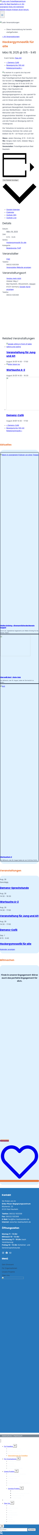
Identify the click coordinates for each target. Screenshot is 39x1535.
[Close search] (2, 1526)
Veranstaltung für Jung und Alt (19, 916)
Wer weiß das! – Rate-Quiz (10, 677)
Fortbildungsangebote (15, 1468)
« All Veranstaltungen (11, 37)
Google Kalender (13, 210)
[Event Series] (29, 362)
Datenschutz (7, 1436)
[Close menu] (0, 1440)
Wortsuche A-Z (15, 370)
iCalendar (10, 212)
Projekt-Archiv (16, 1497)
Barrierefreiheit (13, 1515)
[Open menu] (2, 14)
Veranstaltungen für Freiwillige (18, 1455)
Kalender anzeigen (7, 949)
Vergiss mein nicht (13, 278)
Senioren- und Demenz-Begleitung (19, 1483)
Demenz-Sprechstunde (14, 888)
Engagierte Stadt (9, 1500)
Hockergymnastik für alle (16, 243)
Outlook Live (11, 218)
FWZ (8, 259)
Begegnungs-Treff (13, 248)
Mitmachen (11, 1521)
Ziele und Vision (13, 1508)
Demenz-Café (12, 62)
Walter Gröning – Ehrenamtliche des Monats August (17, 626)
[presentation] (15, 655)
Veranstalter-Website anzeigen (18, 267)
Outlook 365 (11, 215)
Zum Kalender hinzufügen (10, 180)
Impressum (18, 1436)
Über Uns (7, 1503)
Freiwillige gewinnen (14, 1461)
